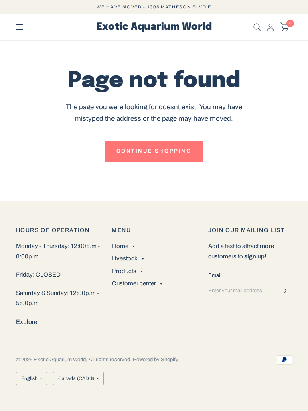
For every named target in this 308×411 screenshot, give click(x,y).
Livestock (125, 258)
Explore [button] (26, 322)
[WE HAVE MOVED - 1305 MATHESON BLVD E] (154, 7)
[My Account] (270, 27)
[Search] (257, 27)
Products (124, 271)
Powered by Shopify (155, 359)
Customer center (134, 283)
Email (215, 275)
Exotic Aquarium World (154, 27)
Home (120, 246)
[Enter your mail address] (284, 290)
